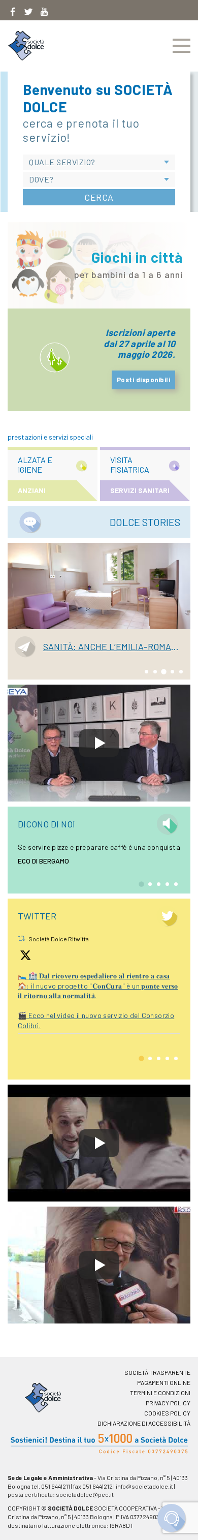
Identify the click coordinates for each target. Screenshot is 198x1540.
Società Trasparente (157, 1372)
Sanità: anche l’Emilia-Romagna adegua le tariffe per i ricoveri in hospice (113, 646)
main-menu (181, 46)
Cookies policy (167, 1413)
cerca (99, 197)
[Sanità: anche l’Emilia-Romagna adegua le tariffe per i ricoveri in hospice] (99, 586)
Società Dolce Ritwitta (58, 938)
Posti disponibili (144, 380)
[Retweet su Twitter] (21, 938)
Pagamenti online (163, 1382)
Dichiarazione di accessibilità (143, 1423)
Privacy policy (168, 1403)
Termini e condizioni (160, 1393)
